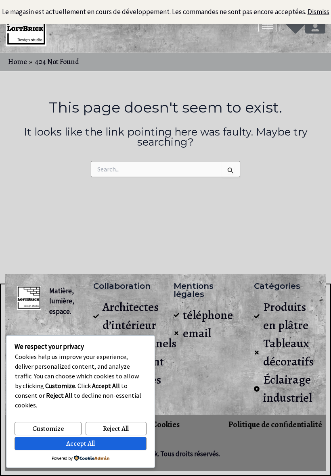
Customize (48, 428)
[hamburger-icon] (267, 26)
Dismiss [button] (318, 11)
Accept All (80, 443)
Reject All (116, 428)
